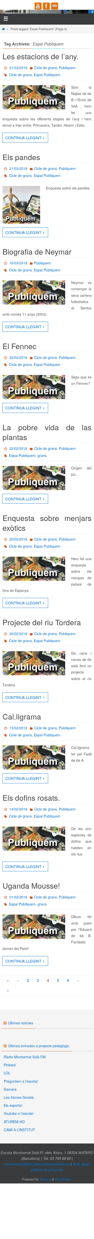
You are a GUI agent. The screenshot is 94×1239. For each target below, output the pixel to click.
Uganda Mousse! (31, 885)
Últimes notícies (20, 1022)
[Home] (3, 29)
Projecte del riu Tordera (42, 622)
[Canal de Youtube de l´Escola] (38, 6)
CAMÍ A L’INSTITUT (19, 1129)
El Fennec (19, 346)
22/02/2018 (18, 357)
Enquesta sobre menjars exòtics (47, 522)
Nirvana (45, 1179)
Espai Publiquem (47, 74)
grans (42, 455)
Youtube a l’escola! (19, 1113)
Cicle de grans (45, 67)
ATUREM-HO (14, 1121)
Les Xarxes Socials (19, 1097)
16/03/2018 (18, 262)
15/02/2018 (18, 727)
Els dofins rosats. (31, 797)
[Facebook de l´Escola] (46, 6)
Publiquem (67, 67)
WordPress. (63, 1179)
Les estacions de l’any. (40, 56)
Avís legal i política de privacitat (60, 1166)
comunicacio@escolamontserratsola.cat (37, 1163)
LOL (7, 1072)
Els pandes (21, 157)
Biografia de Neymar (37, 251)
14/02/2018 (18, 809)
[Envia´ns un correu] (54, 6)
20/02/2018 (18, 539)
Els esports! (13, 1105)
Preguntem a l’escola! (21, 1081)
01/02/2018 (18, 896)
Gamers (10, 1089)
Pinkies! (10, 1064)
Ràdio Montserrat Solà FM (25, 1056)
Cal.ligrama (22, 716)
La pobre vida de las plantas (47, 432)
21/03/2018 (18, 67)
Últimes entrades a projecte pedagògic (38, 1045)
